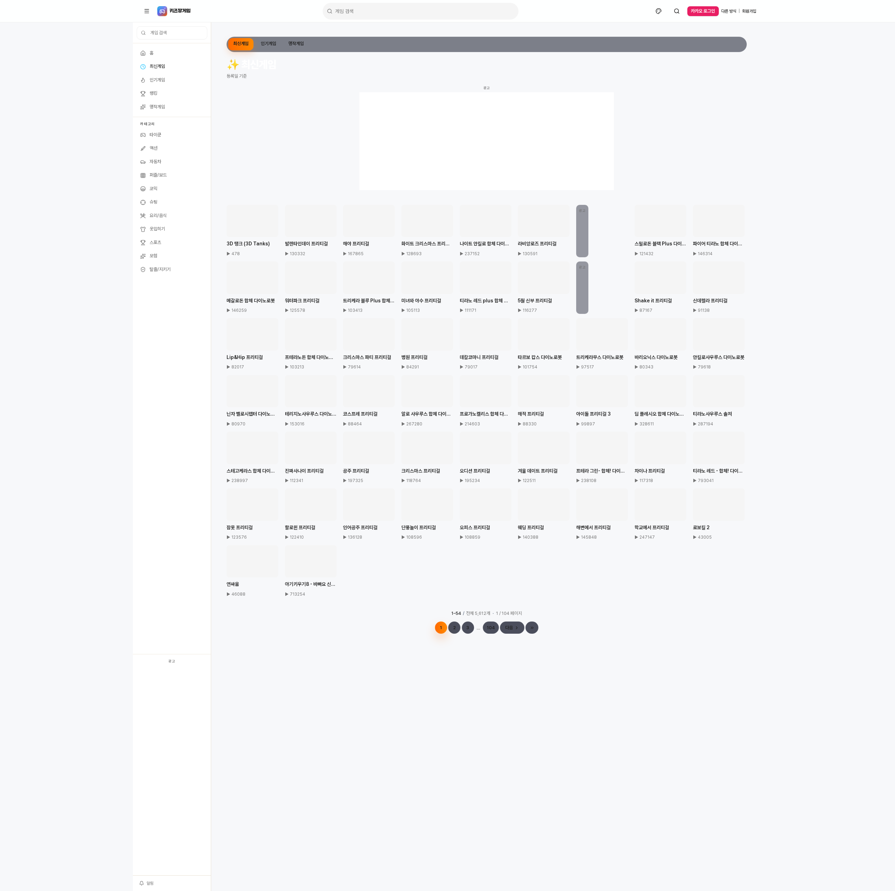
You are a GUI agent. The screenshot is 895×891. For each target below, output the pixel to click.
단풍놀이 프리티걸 (418, 527)
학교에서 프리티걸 (652, 527)
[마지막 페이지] (531, 627)
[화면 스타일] (658, 11)
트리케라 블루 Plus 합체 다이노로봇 (369, 300)
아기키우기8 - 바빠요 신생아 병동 (311, 584)
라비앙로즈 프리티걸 (537, 243)
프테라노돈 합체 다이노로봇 (311, 357)
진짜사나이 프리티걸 (304, 471)
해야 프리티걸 (356, 243)
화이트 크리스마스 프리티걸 (427, 243)
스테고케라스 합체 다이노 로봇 (252, 471)
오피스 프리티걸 (475, 527)
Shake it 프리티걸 (653, 300)
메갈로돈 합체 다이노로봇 (251, 300)
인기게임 (268, 43)
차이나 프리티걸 (650, 471)
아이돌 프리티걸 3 (593, 414)
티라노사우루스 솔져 (712, 414)
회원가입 (749, 11)
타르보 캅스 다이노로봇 (540, 357)
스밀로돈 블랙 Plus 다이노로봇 (660, 243)
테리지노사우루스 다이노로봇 (311, 414)
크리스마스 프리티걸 (420, 471)
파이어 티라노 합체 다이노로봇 (719, 243)
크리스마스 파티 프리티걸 (367, 357)
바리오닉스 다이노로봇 (656, 357)
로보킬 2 (701, 527)
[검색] (677, 11)
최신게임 (241, 43)
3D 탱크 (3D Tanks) (248, 243)
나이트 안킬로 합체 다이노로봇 (485, 243)
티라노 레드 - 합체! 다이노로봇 (719, 471)
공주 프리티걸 (356, 471)
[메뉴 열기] (147, 11)
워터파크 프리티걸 (302, 300)
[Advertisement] (172, 770)
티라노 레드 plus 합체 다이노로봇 (485, 300)
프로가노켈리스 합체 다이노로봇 (485, 414)
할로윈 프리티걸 (300, 527)
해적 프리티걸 (531, 414)
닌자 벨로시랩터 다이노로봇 (252, 414)
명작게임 (296, 43)
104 (491, 627)
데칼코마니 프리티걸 (479, 357)
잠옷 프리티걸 (240, 527)
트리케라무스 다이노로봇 (599, 357)
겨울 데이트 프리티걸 (538, 471)
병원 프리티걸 (414, 357)
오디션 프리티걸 (475, 471)
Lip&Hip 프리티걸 (245, 357)
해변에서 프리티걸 (593, 527)
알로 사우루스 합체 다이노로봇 (427, 414)
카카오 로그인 (703, 11)
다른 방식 (728, 11)
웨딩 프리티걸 (531, 527)
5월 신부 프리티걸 (535, 300)
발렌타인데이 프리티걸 (306, 243)
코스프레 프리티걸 (360, 414)
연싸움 (233, 584)
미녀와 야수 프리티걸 (421, 300)
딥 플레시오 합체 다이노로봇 (660, 414)
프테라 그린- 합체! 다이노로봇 (602, 471)
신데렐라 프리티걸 (710, 300)
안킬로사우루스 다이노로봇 (718, 357)
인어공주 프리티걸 (360, 527)
